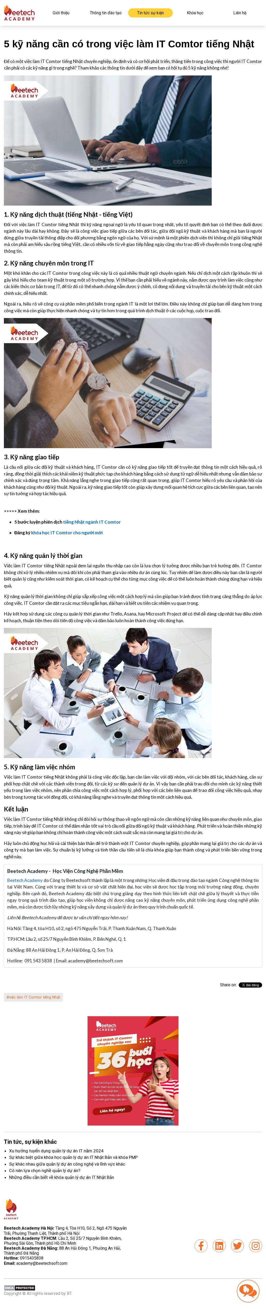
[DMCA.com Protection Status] (19, 1287)
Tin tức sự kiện (150, 12)
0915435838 (31, 1258)
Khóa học (195, 12)
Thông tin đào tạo (106, 12)
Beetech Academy (25, 880)
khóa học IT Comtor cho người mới (67, 532)
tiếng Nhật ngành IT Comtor (92, 522)
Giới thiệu (61, 12)
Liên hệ (239, 12)
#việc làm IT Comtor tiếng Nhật (33, 997)
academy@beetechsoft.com (35, 1263)
